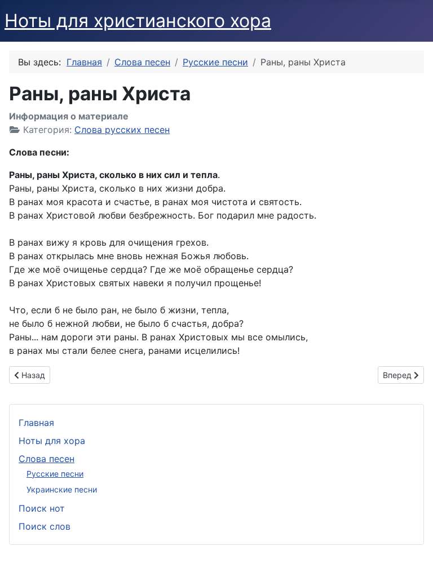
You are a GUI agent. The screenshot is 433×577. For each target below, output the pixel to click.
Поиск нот (42, 508)
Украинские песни (61, 489)
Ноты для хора (52, 440)
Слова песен (46, 458)
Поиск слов (44, 526)
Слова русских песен (122, 129)
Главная (36, 422)
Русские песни (54, 473)
